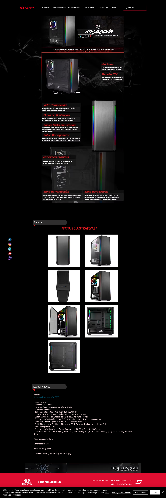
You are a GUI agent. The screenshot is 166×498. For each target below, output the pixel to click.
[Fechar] (162, 492)
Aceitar (155, 492)
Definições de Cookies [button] (121, 492)
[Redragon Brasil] (10, 240)
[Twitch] (10, 258)
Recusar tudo (140, 492)
